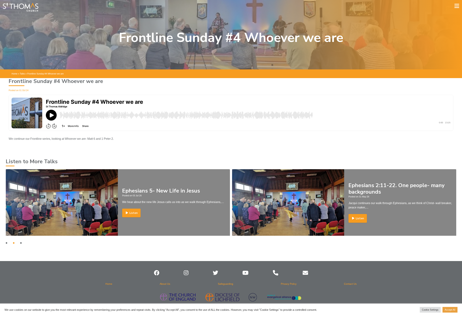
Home (15, 73)
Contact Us (350, 283)
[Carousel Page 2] (13, 243)
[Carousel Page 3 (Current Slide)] (21, 243)
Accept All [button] (450, 309)
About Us (165, 283)
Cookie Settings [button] (430, 309)
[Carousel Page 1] (6, 243)
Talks (22, 73)
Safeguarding (225, 283)
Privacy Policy (289, 283)
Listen (133, 218)
